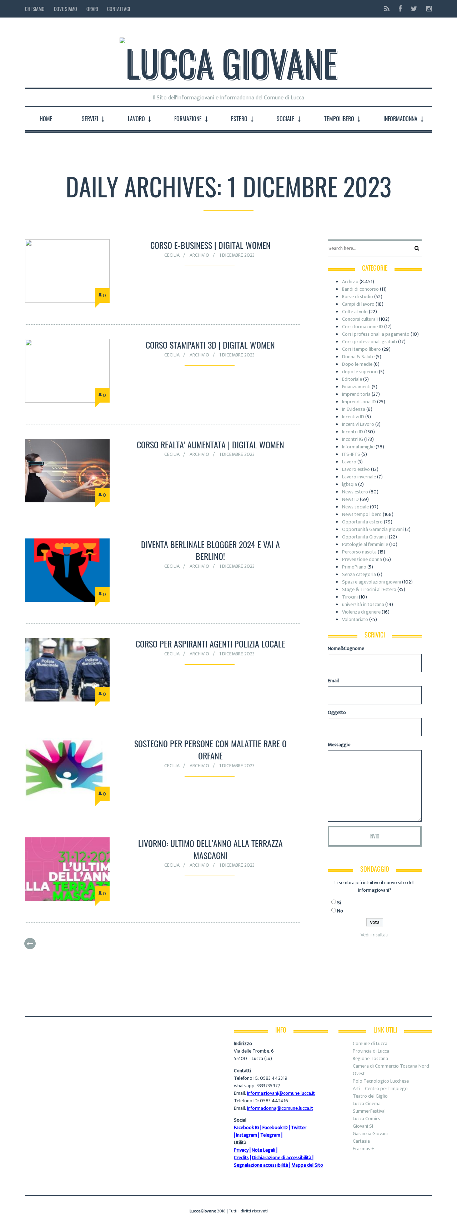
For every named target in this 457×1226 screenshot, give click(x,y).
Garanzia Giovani (370, 1133)
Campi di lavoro (358, 304)
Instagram (246, 1135)
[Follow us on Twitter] (414, 9)
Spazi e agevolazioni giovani (371, 582)
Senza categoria (359, 574)
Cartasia (361, 1141)
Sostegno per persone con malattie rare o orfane (210, 749)
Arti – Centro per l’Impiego (380, 1088)
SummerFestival (369, 1111)
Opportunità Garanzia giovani (373, 529)
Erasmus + (364, 1148)
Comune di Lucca (370, 1043)
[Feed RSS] (387, 9)
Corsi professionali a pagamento (376, 334)
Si (339, 902)
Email (333, 680)
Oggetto (337, 712)
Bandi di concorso (360, 289)
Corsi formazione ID (362, 326)
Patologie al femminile (365, 544)
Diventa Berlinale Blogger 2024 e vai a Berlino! (210, 550)
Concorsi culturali (360, 319)
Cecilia (172, 255)
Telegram (270, 1135)
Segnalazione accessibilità (261, 1165)
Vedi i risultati (374, 935)
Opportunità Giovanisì (365, 537)
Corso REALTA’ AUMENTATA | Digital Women (210, 444)
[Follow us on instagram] (427, 9)
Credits (241, 1157)
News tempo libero (362, 514)
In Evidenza (353, 409)
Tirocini (350, 597)
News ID (350, 499)
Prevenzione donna (362, 559)
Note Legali (263, 1150)
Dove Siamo (65, 9)
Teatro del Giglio (370, 1096)
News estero (355, 492)
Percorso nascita (359, 552)
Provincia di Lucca (371, 1051)
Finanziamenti (356, 387)
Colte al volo (355, 311)
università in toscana (363, 604)
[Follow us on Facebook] (400, 9)
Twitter (298, 1127)
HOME (46, 118)
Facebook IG (246, 1127)
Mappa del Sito (307, 1165)
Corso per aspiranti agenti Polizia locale (210, 643)
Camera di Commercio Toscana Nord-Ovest (392, 1070)
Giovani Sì (363, 1126)
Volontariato (355, 619)
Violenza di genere (361, 612)
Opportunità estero (362, 522)
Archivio (199, 255)
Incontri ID (352, 432)
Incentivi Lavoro (358, 424)
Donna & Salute (358, 357)
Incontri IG (352, 439)
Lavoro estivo (356, 469)
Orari (92, 9)
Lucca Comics (366, 1118)
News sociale (355, 507)
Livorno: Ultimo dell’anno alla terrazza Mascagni (210, 849)
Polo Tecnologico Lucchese (381, 1081)
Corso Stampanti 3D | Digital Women (210, 344)
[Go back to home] (228, 56)
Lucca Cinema (367, 1103)
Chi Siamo (35, 9)
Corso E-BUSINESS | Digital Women (210, 244)
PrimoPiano (354, 567)
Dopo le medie (357, 364)
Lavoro (349, 462)
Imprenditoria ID (359, 402)
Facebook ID (275, 1127)
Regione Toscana (370, 1058)
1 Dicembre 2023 (237, 255)
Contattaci (118, 9)
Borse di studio (357, 296)
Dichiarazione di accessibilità (281, 1157)
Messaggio (339, 744)
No (340, 911)
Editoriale (352, 379)
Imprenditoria (356, 394)
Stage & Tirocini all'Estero (369, 589)
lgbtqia (349, 484)
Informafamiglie (358, 447)
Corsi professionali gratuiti (369, 342)
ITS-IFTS (351, 454)
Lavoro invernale (359, 477)
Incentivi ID (353, 417)
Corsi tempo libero (361, 349)
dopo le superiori (360, 372)
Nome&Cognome (346, 648)
